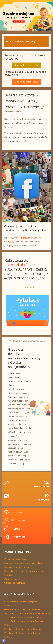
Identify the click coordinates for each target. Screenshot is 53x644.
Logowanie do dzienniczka (16, 567)
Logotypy (9, 575)
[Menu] (44, 41)
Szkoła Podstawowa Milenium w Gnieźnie (23, 617)
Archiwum (18, 537)
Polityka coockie (12, 579)
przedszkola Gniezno (22, 264)
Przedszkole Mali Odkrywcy (20, 41)
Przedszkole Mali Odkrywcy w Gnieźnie (22, 629)
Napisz (16, 528)
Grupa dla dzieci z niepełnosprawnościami (23, 571)
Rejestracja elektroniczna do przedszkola (23, 563)
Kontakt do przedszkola (15, 559)
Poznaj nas (19, 520)
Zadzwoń (18, 512)
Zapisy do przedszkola (26, 65)
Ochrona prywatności (14, 582)
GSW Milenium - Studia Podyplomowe (22, 609)
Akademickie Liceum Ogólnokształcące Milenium (27, 613)
